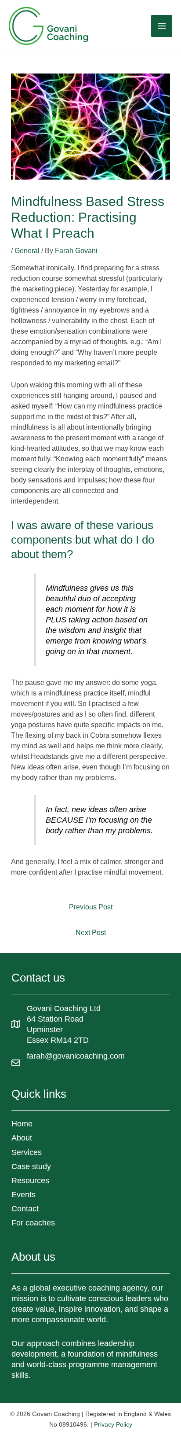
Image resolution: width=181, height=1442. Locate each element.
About (21, 1137)
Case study (31, 1166)
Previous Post (90, 907)
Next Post (91, 932)
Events (23, 1194)
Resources (30, 1180)
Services (26, 1152)
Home (22, 1123)
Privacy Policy (113, 1424)
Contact (25, 1208)
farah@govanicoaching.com (76, 1056)
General (27, 250)
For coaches (33, 1222)
